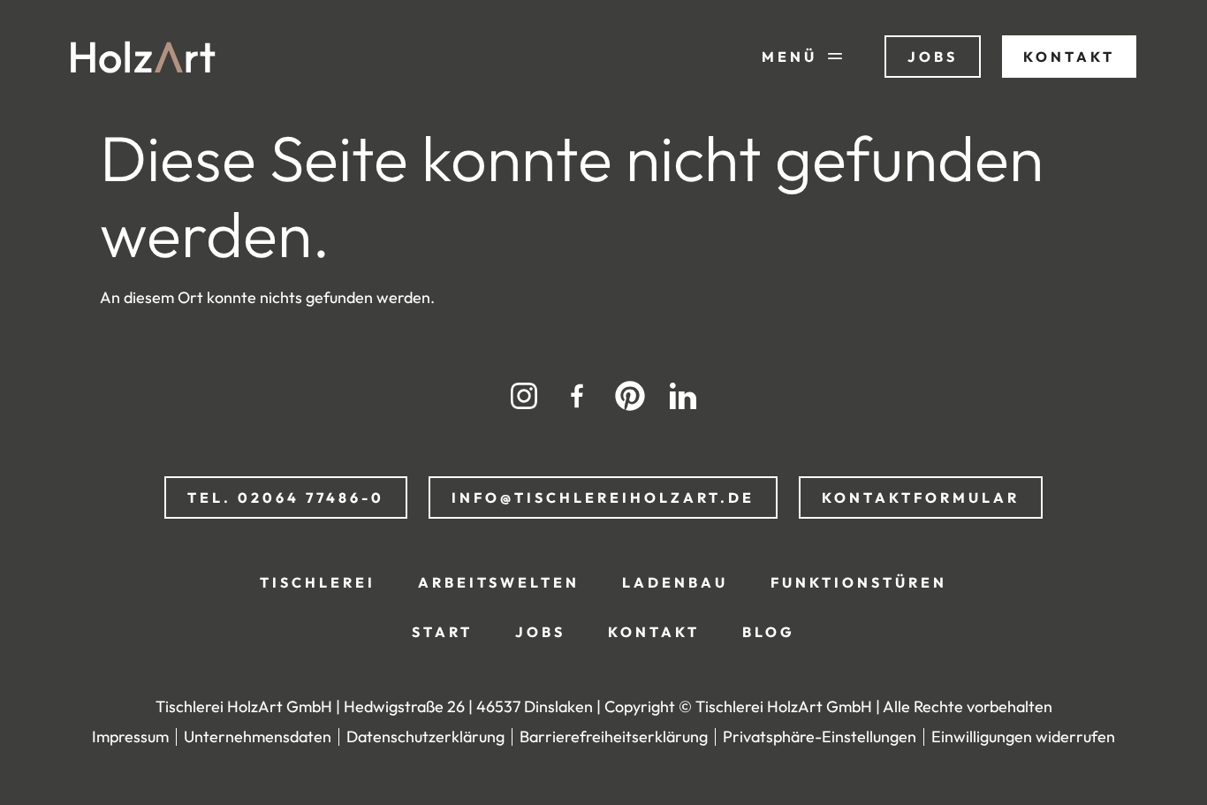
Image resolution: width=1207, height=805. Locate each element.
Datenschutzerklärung (425, 736)
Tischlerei (318, 582)
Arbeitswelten (499, 582)
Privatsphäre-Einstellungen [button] (819, 736)
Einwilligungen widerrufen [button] (1023, 736)
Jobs (540, 632)
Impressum (130, 736)
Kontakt (654, 632)
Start (442, 632)
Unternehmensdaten (257, 736)
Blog (768, 632)
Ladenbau (675, 582)
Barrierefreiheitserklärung (614, 736)
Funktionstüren (859, 582)
